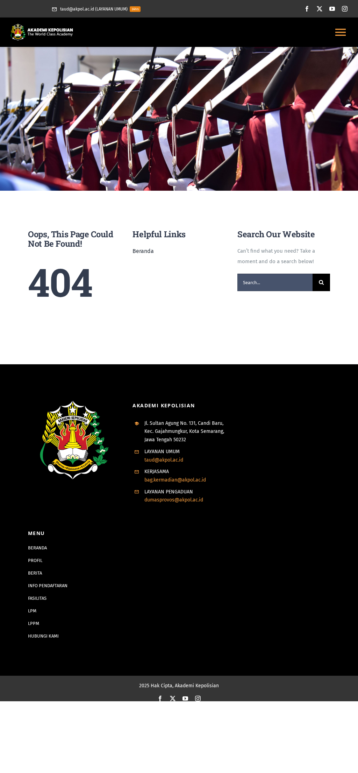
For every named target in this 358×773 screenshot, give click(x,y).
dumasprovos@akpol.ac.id (173, 500)
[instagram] (345, 9)
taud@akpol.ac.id (163, 460)
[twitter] (319, 9)
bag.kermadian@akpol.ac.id (175, 480)
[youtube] (332, 9)
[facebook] (307, 9)
